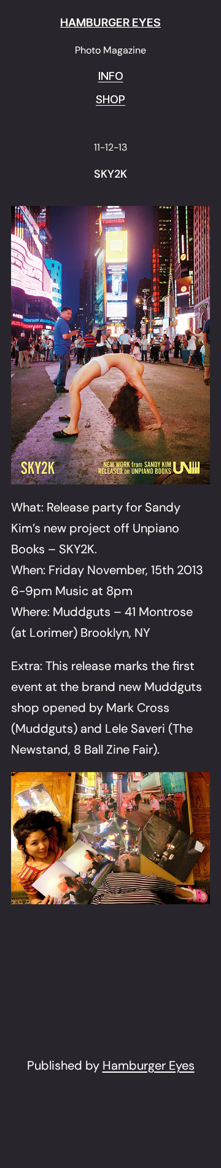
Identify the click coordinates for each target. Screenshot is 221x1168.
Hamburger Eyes (149, 1065)
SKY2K (110, 174)
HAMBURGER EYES (110, 22)
